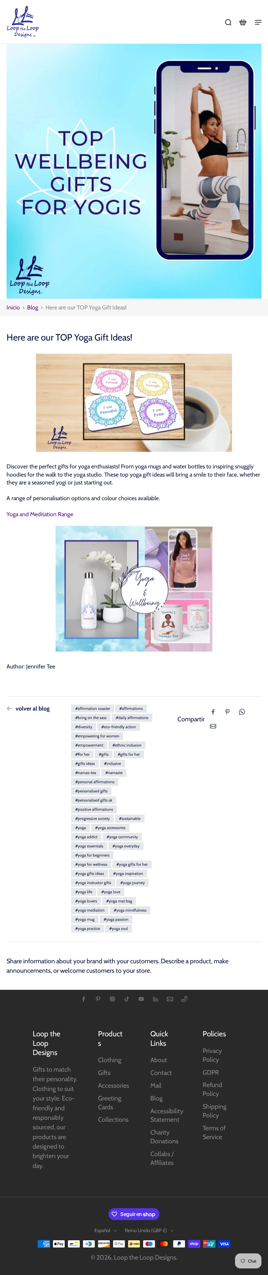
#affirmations (131, 708)
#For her (82, 754)
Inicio (13, 307)
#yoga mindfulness (130, 910)
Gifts (104, 1073)
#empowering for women (97, 735)
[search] (228, 21)
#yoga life (83, 891)
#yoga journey (132, 882)
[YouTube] (141, 999)
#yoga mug (84, 919)
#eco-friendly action (118, 726)
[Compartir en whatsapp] (242, 712)
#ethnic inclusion (127, 745)
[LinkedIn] (155, 999)
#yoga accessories (110, 827)
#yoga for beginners (92, 855)
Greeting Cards (109, 1102)
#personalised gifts (91, 790)
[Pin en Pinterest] (227, 712)
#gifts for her (129, 754)
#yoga (80, 827)
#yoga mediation (90, 910)
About (158, 1060)
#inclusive (112, 763)
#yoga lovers (86, 900)
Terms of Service (214, 1132)
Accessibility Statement (166, 1115)
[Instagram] (112, 999)
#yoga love (110, 891)
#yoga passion (116, 919)
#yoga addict (86, 836)
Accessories (113, 1085)
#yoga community (122, 836)
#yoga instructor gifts (93, 882)
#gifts (104, 754)
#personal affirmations (94, 781)
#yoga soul (118, 928)
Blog (32, 307)
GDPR (211, 1072)
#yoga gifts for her (132, 864)
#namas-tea (85, 772)
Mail (155, 1085)
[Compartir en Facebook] (213, 712)
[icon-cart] (242, 21)
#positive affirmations (94, 809)
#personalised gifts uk (93, 800)
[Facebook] (83, 999)
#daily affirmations (132, 717)
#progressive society (92, 818)
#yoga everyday (126, 845)
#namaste (114, 772)
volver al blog (33, 708)
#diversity (83, 726)
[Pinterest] (98, 999)
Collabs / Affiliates (162, 1158)
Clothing (109, 1060)
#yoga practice (87, 928)
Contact (161, 1073)
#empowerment (89, 745)
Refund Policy (212, 1089)
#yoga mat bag (119, 900)
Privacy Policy (212, 1055)
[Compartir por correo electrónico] (213, 726)
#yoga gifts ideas (89, 873)
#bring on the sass (91, 717)
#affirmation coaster (92, 708)
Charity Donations (164, 1136)
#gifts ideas (85, 763)
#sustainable (130, 818)
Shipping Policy (214, 1110)
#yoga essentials (89, 845)
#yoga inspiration (128, 873)
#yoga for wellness (91, 864)
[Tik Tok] (127, 999)
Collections (113, 1119)
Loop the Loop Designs (145, 1257)
